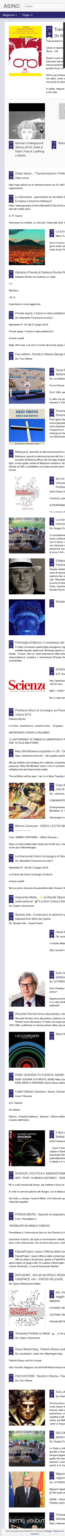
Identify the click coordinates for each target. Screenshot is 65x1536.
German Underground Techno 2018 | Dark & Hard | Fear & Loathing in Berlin (29, 149)
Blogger (49, 1530)
